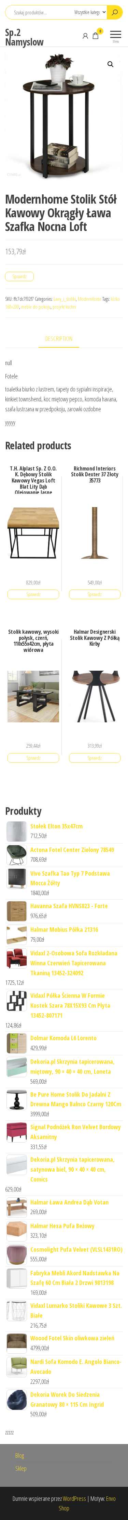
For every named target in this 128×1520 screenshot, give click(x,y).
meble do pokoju (36, 307)
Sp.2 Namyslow (24, 37)
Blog (19, 1455)
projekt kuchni (64, 307)
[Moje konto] (85, 35)
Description (58, 338)
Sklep (21, 1468)
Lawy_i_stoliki (65, 299)
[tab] (64, 339)
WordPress (74, 1498)
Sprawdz (19, 276)
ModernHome (89, 299)
